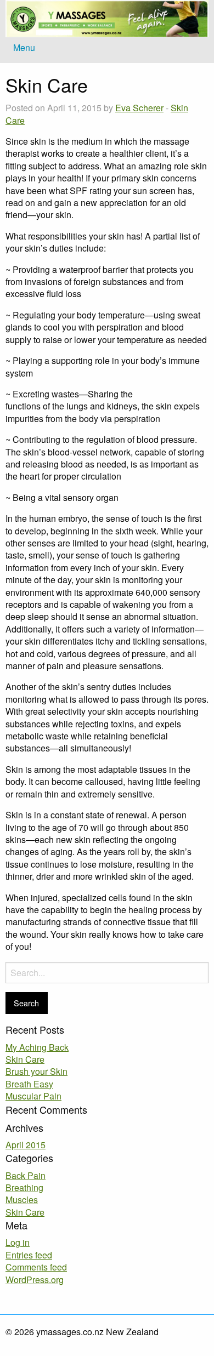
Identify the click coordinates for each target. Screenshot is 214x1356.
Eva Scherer (139, 107)
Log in (17, 1242)
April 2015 (25, 1144)
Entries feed (28, 1255)
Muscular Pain (33, 1096)
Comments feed (36, 1267)
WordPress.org (34, 1279)
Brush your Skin (36, 1071)
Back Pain (25, 1175)
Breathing (24, 1187)
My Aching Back (37, 1047)
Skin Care (24, 1059)
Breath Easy (29, 1084)
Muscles (21, 1199)
